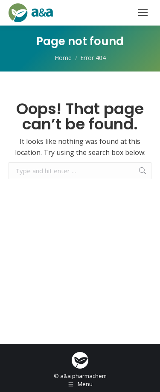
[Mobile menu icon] (142, 12)
